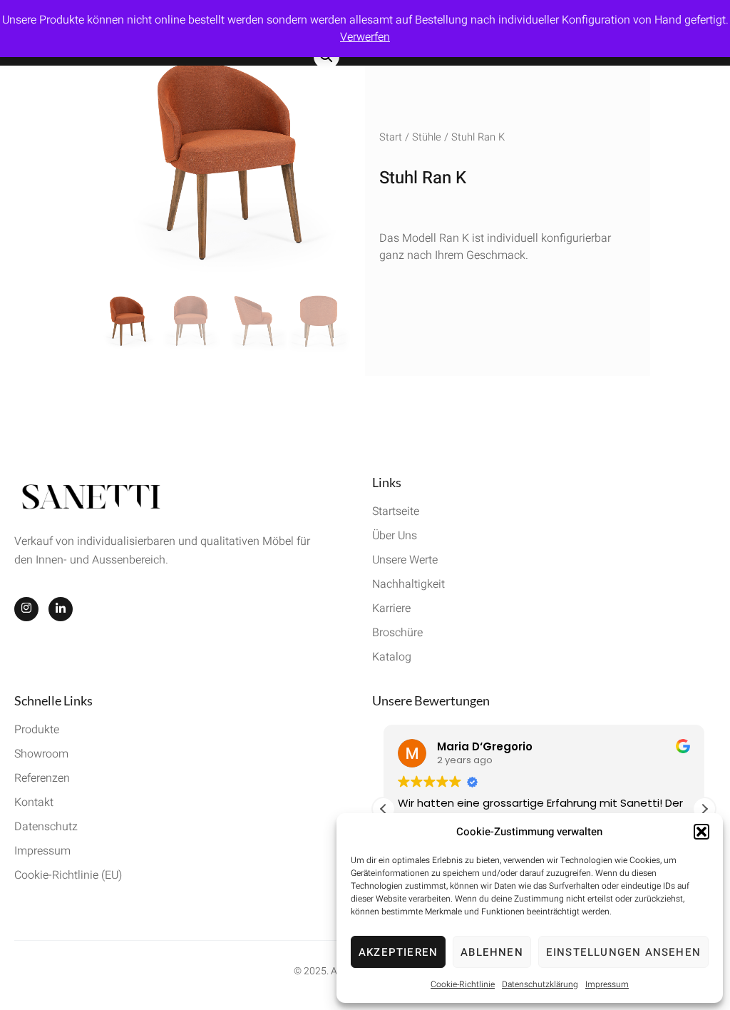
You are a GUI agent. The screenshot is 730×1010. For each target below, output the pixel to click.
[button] (701, 832)
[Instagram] (26, 609)
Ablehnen (492, 952)
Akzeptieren (398, 952)
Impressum (607, 984)
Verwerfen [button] (365, 37)
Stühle (426, 137)
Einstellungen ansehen (623, 952)
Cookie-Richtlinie (463, 984)
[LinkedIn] (60, 609)
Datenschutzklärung (540, 984)
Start (390, 137)
